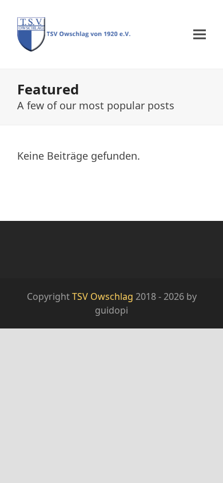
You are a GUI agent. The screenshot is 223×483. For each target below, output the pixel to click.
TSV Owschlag (102, 296)
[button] (199, 34)
